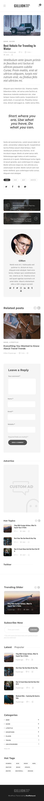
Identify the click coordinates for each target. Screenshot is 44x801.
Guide (12, 41)
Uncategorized (22, 744)
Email (10, 411)
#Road (18, 767)
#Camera (8, 763)
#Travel (27, 767)
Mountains (18, 203)
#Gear (26, 763)
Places (22, 736)
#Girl (34, 763)
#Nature (8, 767)
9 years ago (11, 609)
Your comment (14, 376)
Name (10, 399)
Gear (6, 41)
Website (11, 424)
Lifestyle (13, 342)
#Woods (30, 771)
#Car (15, 180)
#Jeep (23, 180)
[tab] (8, 647)
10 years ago (12, 52)
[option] (22, 333)
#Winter (33, 180)
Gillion (6, 52)
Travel (22, 740)
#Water (8, 771)
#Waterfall (19, 771)
